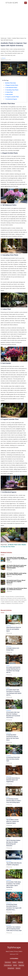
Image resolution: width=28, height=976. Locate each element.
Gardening (8, 625)
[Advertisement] (14, 20)
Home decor (8, 646)
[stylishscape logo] (12, 3)
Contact (11, 951)
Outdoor (8, 665)
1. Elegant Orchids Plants (11, 85)
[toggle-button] (25, 3)
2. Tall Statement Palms (11, 87)
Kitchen (7, 797)
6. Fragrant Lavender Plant (12, 96)
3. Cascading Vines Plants (11, 90)
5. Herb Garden (9, 94)
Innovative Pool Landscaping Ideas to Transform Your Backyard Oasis (17, 559)
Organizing (21, 965)
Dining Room (11, 968)
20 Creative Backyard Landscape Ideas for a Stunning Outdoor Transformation (16, 567)
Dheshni (4, 58)
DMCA (20, 951)
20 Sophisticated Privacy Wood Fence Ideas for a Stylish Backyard (16, 582)
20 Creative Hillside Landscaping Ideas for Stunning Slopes (16, 574)
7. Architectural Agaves (11, 99)
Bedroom (18, 968)
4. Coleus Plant (9, 92)
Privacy (16, 951)
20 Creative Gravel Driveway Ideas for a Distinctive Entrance (17, 589)
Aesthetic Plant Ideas (10, 83)
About (7, 951)
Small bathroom (8, 965)
